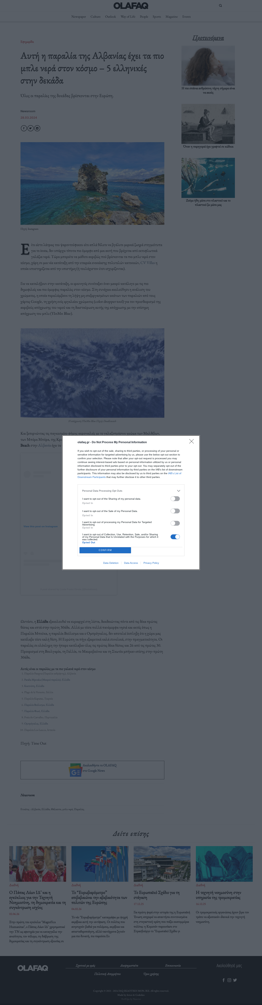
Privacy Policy (151, 562)
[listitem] (131, 491)
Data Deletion (111, 562)
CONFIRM (105, 550)
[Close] (192, 442)
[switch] (175, 498)
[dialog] (131, 503)
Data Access (131, 562)
